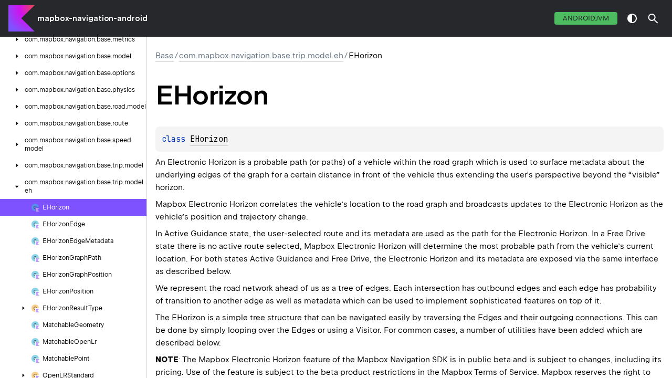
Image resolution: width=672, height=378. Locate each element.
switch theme (632, 18)
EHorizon (209, 139)
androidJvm (586, 18)
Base (164, 55)
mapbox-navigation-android (92, 18)
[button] (653, 18)
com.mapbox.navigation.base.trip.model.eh (261, 55)
